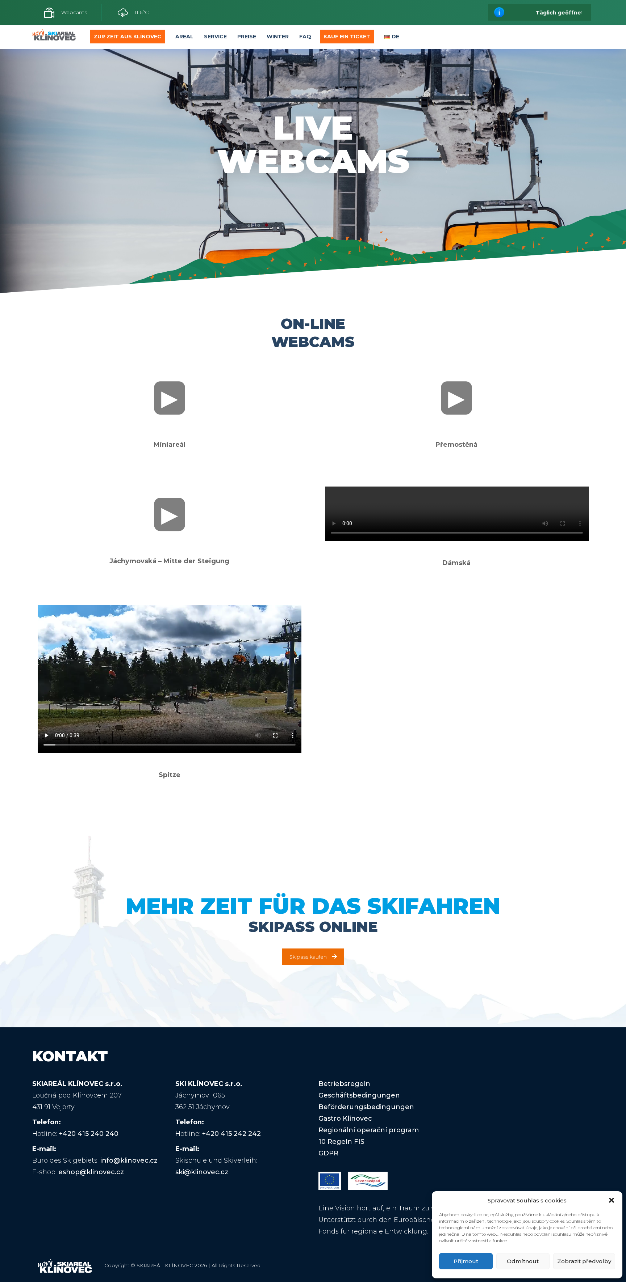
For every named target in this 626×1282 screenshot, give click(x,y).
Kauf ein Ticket (347, 36)
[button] (611, 1200)
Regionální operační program (368, 1130)
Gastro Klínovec (345, 1118)
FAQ (305, 36)
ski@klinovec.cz (201, 1172)
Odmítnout (523, 1261)
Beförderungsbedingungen (366, 1107)
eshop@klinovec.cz (91, 1172)
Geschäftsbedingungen (359, 1095)
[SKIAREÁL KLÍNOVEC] (54, 37)
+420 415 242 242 (231, 1134)
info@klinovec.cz (129, 1160)
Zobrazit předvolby (584, 1261)
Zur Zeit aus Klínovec (127, 36)
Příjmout (466, 1261)
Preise (246, 36)
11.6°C (141, 12)
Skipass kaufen (308, 957)
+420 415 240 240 (88, 1134)
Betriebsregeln (344, 1084)
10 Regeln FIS (341, 1142)
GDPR (328, 1153)
